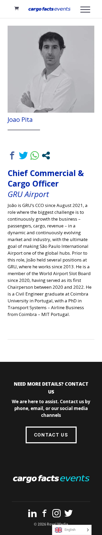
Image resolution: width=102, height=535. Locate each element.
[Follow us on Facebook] (44, 514)
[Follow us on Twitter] (68, 514)
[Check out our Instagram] (56, 514)
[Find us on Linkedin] (32, 514)
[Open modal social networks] (45, 155)
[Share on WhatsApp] (34, 155)
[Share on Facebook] (12, 155)
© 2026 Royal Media (51, 524)
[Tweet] (23, 155)
